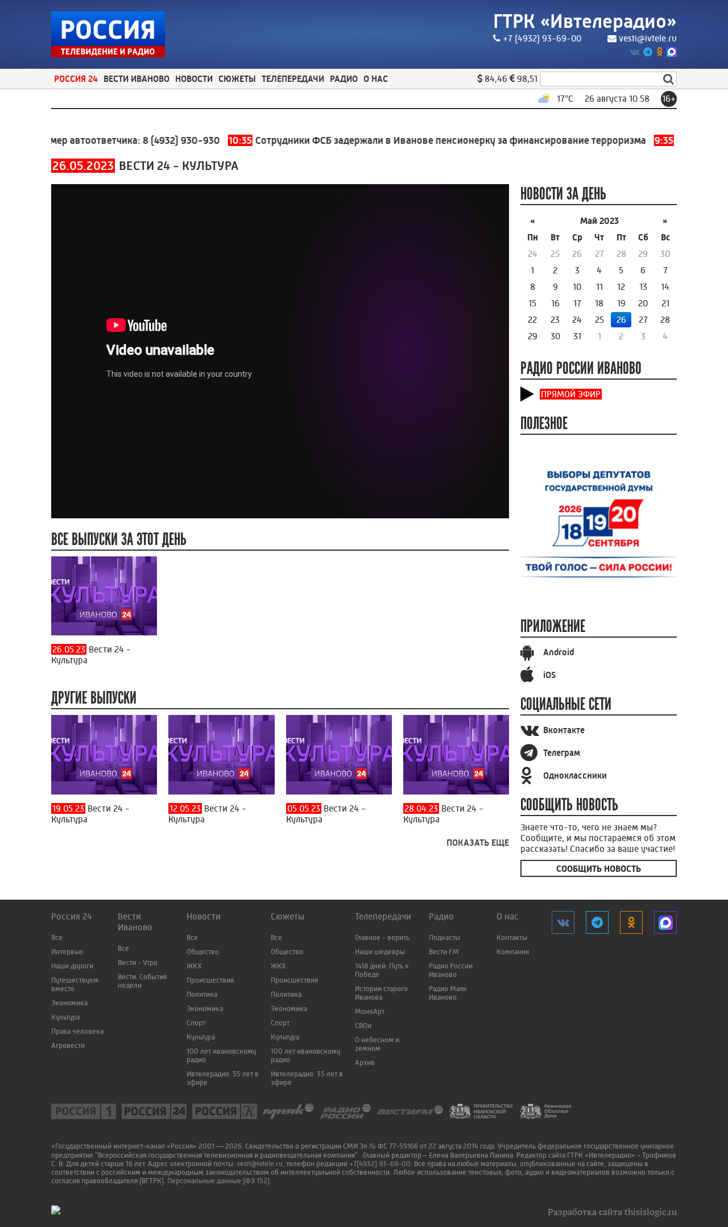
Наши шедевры (380, 951)
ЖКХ (194, 966)
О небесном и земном (377, 1044)
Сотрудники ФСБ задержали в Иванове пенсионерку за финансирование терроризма (415, 140)
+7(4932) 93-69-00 (380, 1163)
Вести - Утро (138, 962)
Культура (65, 1017)
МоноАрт (369, 1011)
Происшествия (210, 980)
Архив (365, 1062)
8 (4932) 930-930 (159, 140)
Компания (513, 951)
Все (57, 937)
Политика (202, 994)
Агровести (68, 1045)
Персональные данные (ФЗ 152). (219, 1180)
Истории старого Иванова (381, 992)
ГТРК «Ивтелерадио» (585, 21)
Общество (203, 951)
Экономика (69, 1003)
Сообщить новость (598, 868)
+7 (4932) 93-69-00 (542, 38)
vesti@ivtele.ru (648, 38)
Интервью (67, 951)
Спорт (196, 1022)
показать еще (477, 842)
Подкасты (444, 937)
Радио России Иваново (451, 970)
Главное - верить (382, 937)
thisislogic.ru (650, 1211)
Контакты (512, 937)
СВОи (363, 1025)
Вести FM (444, 951)
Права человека (77, 1031)
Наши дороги (72, 966)
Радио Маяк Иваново (448, 992)
